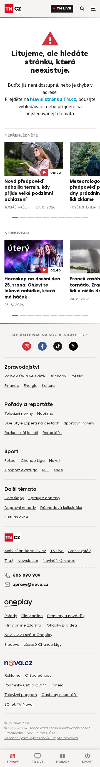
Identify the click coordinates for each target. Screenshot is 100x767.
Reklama (12, 675)
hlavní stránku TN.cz (53, 99)
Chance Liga (33, 460)
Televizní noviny (18, 413)
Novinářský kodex (59, 560)
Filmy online (32, 615)
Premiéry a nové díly (65, 615)
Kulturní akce (16, 517)
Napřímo (45, 413)
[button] (15, 217)
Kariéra (57, 685)
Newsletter (28, 560)
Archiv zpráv (79, 550)
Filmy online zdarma (22, 625)
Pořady (10, 615)
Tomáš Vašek (16, 207)
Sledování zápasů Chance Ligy (32, 644)
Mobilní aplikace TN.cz (25, 550)
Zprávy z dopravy (44, 498)
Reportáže (52, 432)
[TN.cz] (13, 8)
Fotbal (10, 460)
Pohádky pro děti (61, 625)
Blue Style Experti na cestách (31, 423)
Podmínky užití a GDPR (25, 685)
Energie (31, 385)
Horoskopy (14, 498)
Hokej (54, 460)
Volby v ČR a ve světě (24, 376)
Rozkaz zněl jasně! (21, 432)
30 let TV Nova (18, 704)
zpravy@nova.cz (30, 584)
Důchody (57, 376)
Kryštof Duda (83, 207)
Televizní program (20, 694)
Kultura (48, 385)
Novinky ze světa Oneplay (28, 634)
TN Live (64, 8)
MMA (58, 470)
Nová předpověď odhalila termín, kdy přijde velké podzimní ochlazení (28, 190)
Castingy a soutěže (59, 694)
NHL (45, 470)
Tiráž (8, 560)
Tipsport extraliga (21, 470)
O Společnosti (38, 675)
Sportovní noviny (79, 423)
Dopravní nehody (20, 507)
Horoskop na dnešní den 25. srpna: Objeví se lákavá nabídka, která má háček (32, 288)
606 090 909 (27, 575)
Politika (77, 376)
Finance (11, 385)
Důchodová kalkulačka (61, 507)
